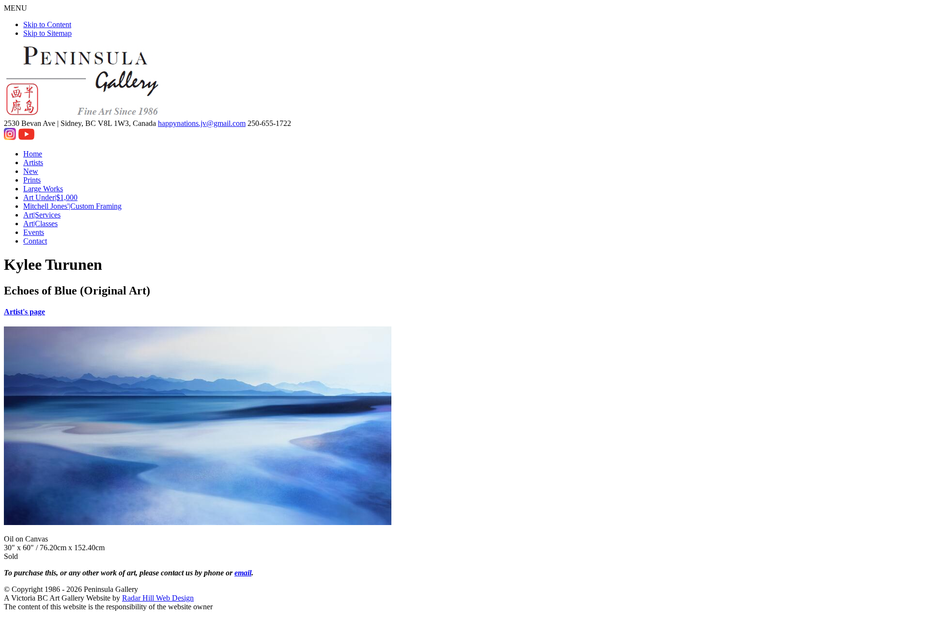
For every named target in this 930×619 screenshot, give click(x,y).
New (30, 171)
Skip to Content (47, 24)
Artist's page (24, 312)
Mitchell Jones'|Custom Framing (72, 206)
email (242, 573)
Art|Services (42, 215)
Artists (33, 162)
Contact (35, 241)
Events (33, 232)
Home (32, 154)
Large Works (43, 189)
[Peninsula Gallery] (83, 114)
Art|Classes (40, 223)
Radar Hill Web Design (158, 598)
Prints (32, 180)
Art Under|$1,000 (50, 197)
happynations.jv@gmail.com (202, 123)
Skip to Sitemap (47, 33)
